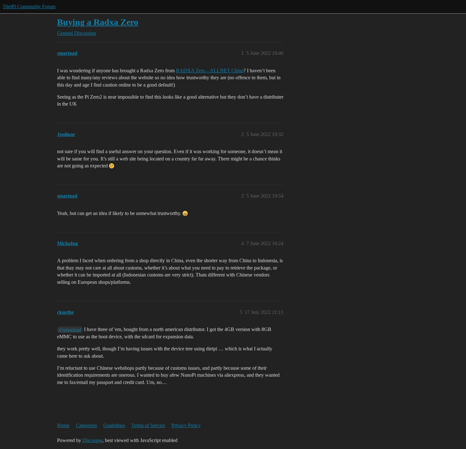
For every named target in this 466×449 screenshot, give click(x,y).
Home (63, 425)
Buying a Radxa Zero (97, 22)
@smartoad (70, 329)
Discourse (92, 440)
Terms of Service (148, 425)
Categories (86, 425)
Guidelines (114, 425)
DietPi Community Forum (29, 6)
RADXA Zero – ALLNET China (209, 70)
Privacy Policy (186, 425)
